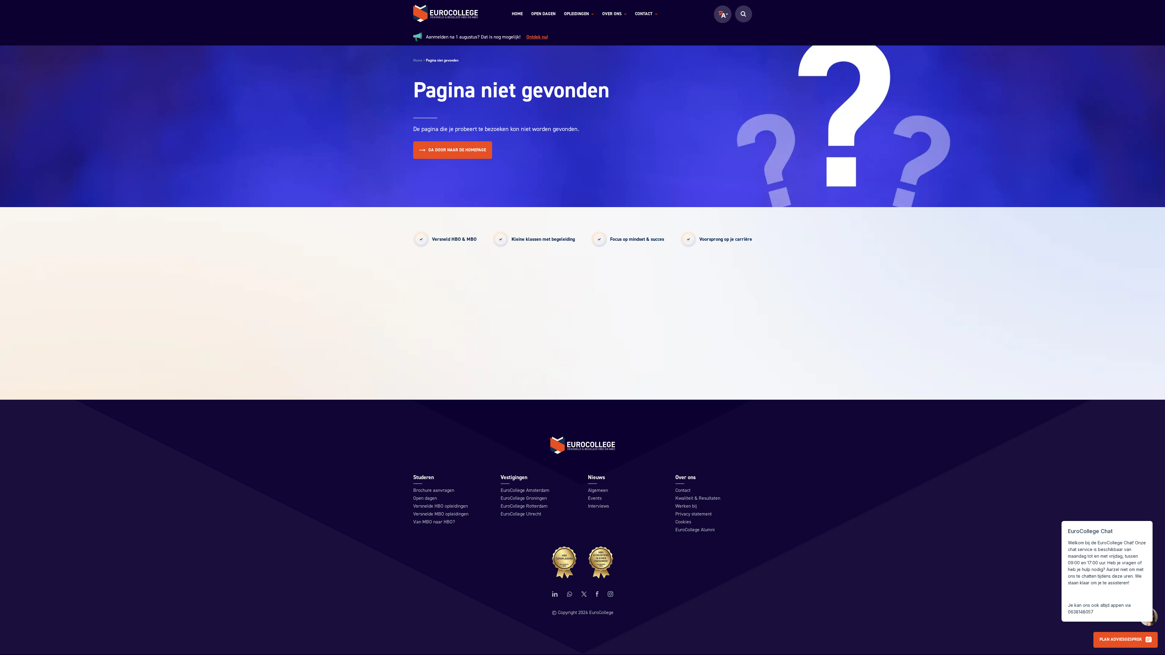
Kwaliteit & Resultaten (697, 498)
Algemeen (598, 490)
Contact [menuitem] (644, 14)
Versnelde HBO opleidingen (440, 506)
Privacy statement (693, 514)
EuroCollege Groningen (524, 498)
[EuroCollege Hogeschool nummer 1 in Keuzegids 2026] (583, 562)
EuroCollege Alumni (695, 530)
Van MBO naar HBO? (434, 522)
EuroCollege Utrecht (521, 514)
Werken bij (686, 506)
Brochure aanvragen (433, 490)
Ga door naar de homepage (457, 150)
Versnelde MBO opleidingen (440, 514)
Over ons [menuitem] (612, 14)
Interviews (598, 506)
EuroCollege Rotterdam (524, 506)
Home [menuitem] (517, 14)
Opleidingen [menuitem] (576, 14)
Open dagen (425, 498)
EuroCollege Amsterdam (525, 490)
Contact (683, 490)
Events (595, 498)
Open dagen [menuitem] (543, 14)
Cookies (683, 522)
